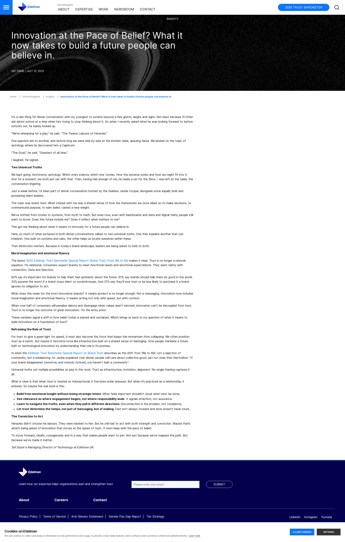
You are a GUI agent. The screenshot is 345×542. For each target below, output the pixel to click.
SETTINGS (328, 532)
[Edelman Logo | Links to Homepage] (23, 8)
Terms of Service (54, 516)
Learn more (194, 535)
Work (103, 9)
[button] (6, 7)
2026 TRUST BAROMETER (303, 7)
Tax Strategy (155, 516)
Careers (61, 500)
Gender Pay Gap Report (125, 516)
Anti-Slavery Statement (87, 516)
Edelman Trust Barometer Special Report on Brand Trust (66, 353)
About (64, 9)
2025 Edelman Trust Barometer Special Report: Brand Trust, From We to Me (77, 260)
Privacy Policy (28, 516)
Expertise (84, 9)
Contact (147, 9)
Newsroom (124, 9)
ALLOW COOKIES (302, 532)
